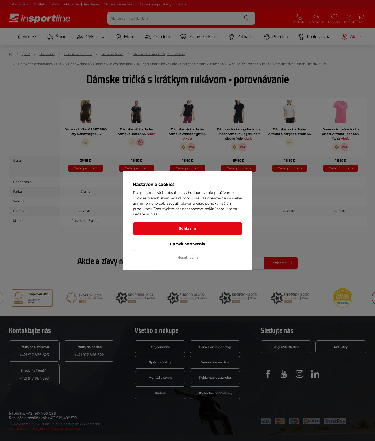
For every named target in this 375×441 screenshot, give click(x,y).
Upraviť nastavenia (187, 244)
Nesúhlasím (187, 257)
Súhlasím (187, 228)
